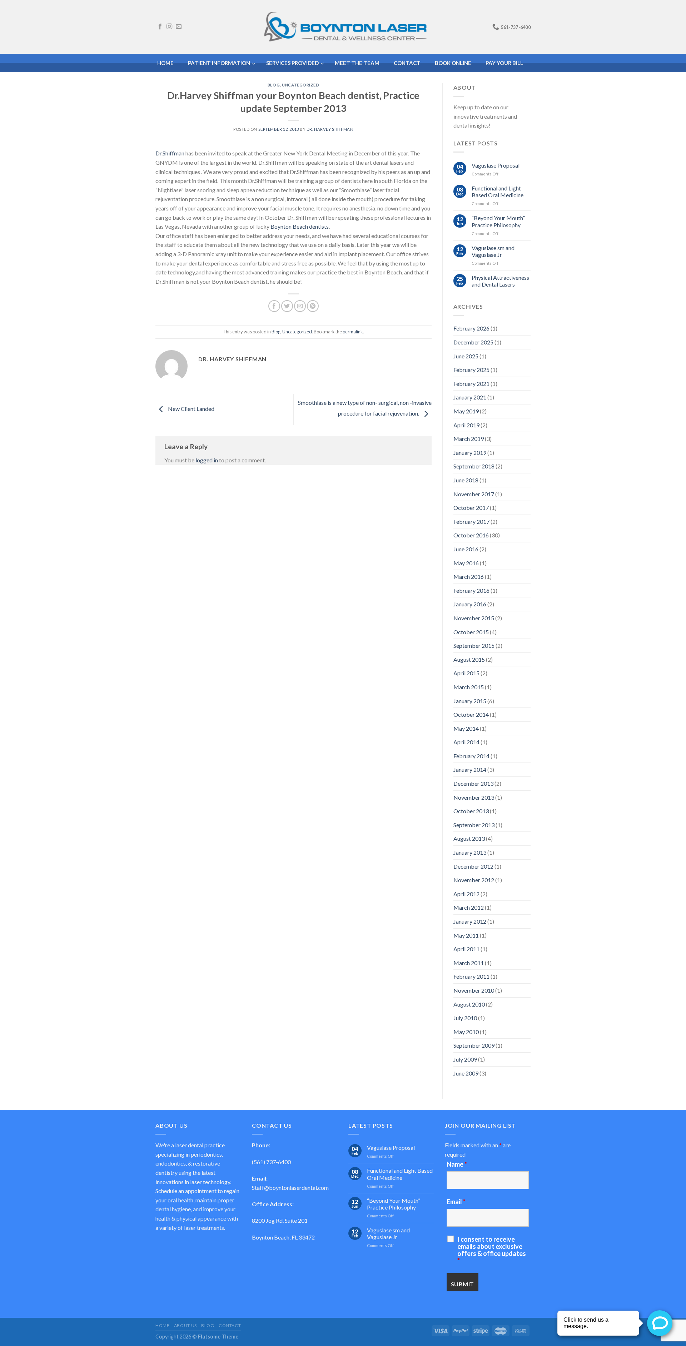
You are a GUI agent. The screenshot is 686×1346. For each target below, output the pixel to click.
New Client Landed (190, 408)
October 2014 (471, 714)
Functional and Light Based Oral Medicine (497, 191)
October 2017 (471, 507)
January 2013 (469, 852)
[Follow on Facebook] (160, 27)
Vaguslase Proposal (496, 165)
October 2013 (471, 811)
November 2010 (473, 990)
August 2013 (469, 838)
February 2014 (471, 756)
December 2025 (473, 342)
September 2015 (473, 645)
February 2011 (471, 976)
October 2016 (471, 535)
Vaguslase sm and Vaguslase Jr (493, 251)
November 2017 (473, 494)
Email (456, 1201)
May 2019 (466, 411)
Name (457, 1164)
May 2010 (466, 1031)
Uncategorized (300, 85)
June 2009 (465, 1073)
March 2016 (468, 576)
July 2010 (465, 1017)
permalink (353, 331)
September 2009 (473, 1045)
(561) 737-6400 (271, 1161)
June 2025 (465, 356)
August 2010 (469, 1004)
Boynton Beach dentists (299, 226)
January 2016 (469, 604)
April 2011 (466, 948)
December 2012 (473, 866)
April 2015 (466, 673)
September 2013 (473, 824)
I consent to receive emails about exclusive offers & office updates (491, 1250)
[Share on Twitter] (287, 306)
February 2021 (471, 383)
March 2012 (468, 907)
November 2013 (473, 797)
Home (162, 1325)
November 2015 (473, 618)
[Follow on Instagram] (169, 27)
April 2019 (466, 425)
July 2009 (465, 1059)
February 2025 (471, 369)
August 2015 (469, 659)
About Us (185, 1325)
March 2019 (468, 438)
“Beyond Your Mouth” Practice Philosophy (498, 221)
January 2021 (469, 397)
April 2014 (466, 742)
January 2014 (469, 769)
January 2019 (469, 452)
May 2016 (466, 563)
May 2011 (466, 935)
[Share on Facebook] (274, 306)
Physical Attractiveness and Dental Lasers (500, 281)
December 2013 (473, 783)
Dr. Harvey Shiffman (330, 129)
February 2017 (471, 521)
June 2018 (465, 480)
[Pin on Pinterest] (313, 306)
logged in (206, 460)
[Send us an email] (179, 27)
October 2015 (471, 632)
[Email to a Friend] (300, 306)
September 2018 (473, 466)
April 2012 (466, 893)
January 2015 (469, 700)
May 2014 (466, 728)
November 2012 (473, 879)
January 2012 (469, 921)
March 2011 (468, 962)
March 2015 (468, 687)
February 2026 (471, 328)
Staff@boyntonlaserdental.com (290, 1187)
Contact (230, 1325)
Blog (274, 85)
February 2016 (471, 590)
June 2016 (465, 549)
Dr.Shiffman (169, 153)
